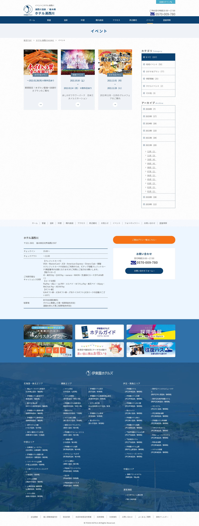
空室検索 (167, 20)
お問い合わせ (149, 223)
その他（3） (151, 93)
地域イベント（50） (154, 64)
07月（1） (151, 171)
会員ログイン (164, 2)
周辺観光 (133, 20)
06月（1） (151, 175)
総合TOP (28, 40)
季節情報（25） (153, 78)
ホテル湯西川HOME (45, 40)
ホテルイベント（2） (155, 86)
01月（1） (151, 191)
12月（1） (151, 151)
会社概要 (34, 517)
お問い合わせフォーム (143, 270)
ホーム (32, 20)
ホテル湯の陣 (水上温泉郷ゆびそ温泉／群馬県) (99, 406)
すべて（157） (152, 57)
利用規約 (113, 517)
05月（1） (151, 179)
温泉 (66, 20)
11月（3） (151, 155)
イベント (150, 20)
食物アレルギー (162, 517)
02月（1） (151, 187)
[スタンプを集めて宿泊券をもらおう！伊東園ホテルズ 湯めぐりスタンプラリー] (48, 332)
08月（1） (151, 167)
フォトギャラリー (132, 223)
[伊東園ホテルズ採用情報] (151, 332)
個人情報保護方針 (50, 517)
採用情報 (100, 517)
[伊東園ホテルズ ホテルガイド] (99, 332)
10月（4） (151, 159)
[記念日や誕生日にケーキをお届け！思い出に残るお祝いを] (99, 349)
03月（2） (151, 183)
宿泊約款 (66, 517)
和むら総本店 (131, 499)
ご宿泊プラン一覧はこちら (143, 239)
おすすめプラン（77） (155, 71)
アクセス (116, 20)
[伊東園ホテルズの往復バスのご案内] (151, 349)
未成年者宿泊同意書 (83, 517)
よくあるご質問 (144, 517)
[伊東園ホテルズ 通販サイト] (48, 349)
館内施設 (99, 20)
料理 (83, 20)
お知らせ (105, 223)
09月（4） (151, 163)
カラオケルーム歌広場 (134, 495)
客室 (49, 20)
